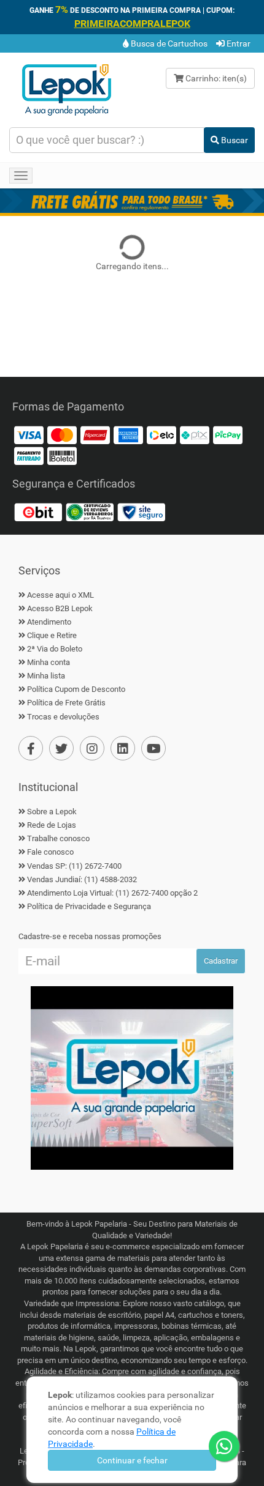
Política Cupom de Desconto (76, 689)
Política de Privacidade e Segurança (89, 906)
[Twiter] (61, 748)
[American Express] (128, 434)
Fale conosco (50, 851)
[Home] (66, 89)
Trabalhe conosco (58, 838)
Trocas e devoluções (63, 716)
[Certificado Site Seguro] (141, 511)
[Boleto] (62, 454)
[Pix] (194, 434)
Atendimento (49, 621)
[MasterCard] (62, 434)
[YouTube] (153, 748)
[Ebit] (38, 511)
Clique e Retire (52, 635)
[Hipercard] (95, 434)
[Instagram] (92, 748)
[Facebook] (30, 748)
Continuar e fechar (132, 1460)
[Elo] (161, 434)
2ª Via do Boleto (54, 648)
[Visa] (29, 434)
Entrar (237, 43)
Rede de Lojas (51, 825)
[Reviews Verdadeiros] (90, 511)
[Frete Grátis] (132, 200)
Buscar (233, 140)
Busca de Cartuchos (168, 43)
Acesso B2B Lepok (60, 608)
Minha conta (48, 662)
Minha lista (46, 675)
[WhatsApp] (224, 1446)
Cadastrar (221, 960)
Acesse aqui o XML (60, 595)
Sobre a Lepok (52, 811)
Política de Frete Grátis (66, 702)
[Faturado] (29, 454)
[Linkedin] (123, 748)
